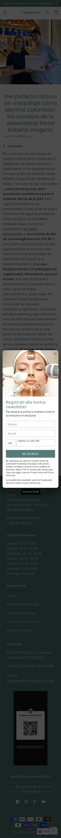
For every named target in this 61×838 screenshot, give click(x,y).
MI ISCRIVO (30, 454)
